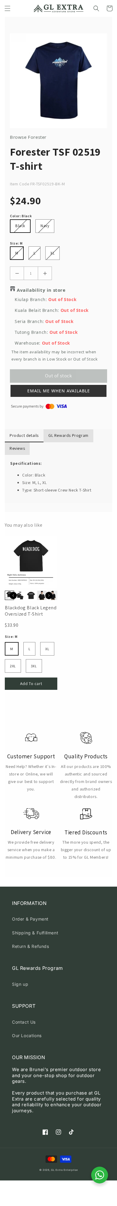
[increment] (45, 273)
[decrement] (17, 273)
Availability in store (41, 290)
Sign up (20, 984)
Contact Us (24, 1022)
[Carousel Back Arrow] (13, 595)
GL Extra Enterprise (64, 1169)
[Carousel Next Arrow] (48, 595)
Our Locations (27, 1035)
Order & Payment (30, 918)
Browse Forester (28, 137)
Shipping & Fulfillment (35, 932)
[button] (7, 8)
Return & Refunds (30, 946)
